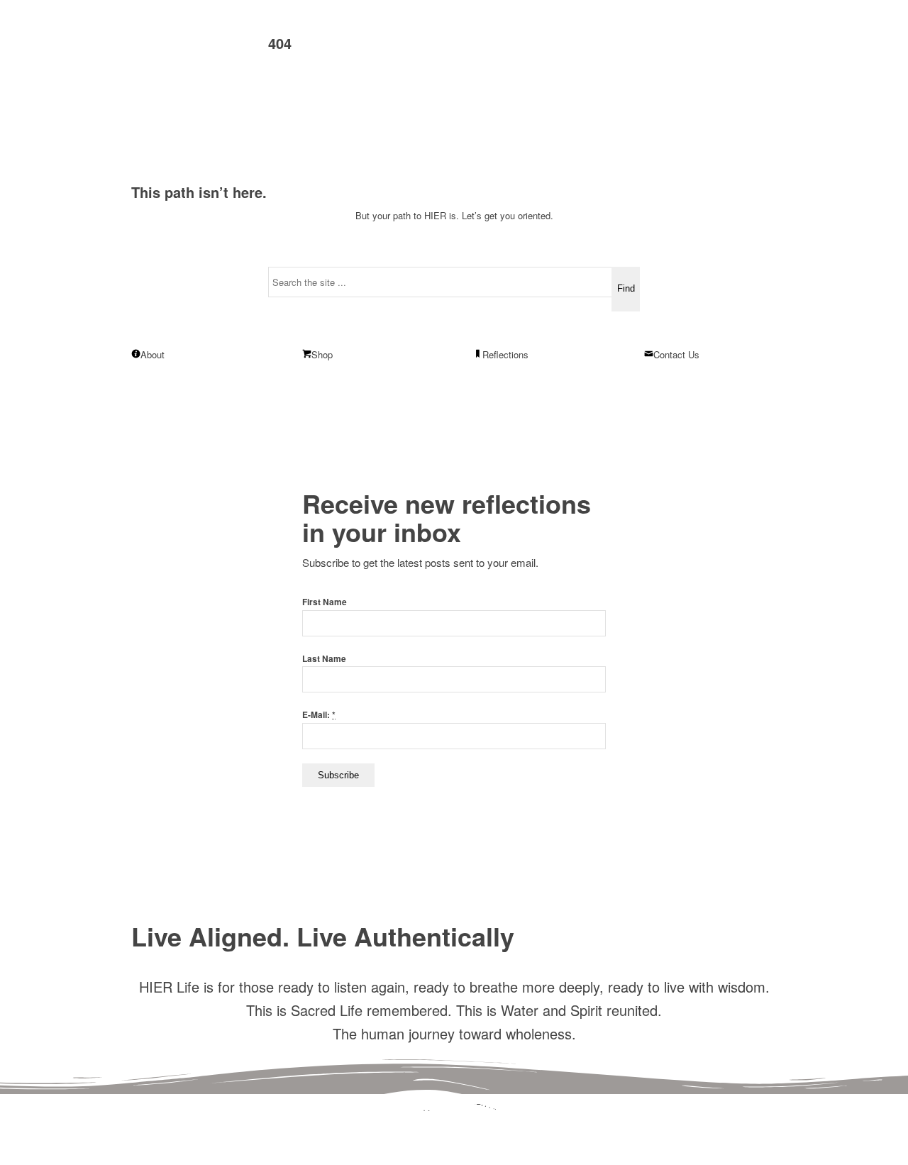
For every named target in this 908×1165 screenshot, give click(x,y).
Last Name (324, 659)
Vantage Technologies (476, 1119)
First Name (324, 602)
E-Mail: (319, 715)
